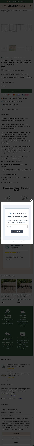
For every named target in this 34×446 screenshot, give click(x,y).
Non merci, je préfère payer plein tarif (17, 241)
